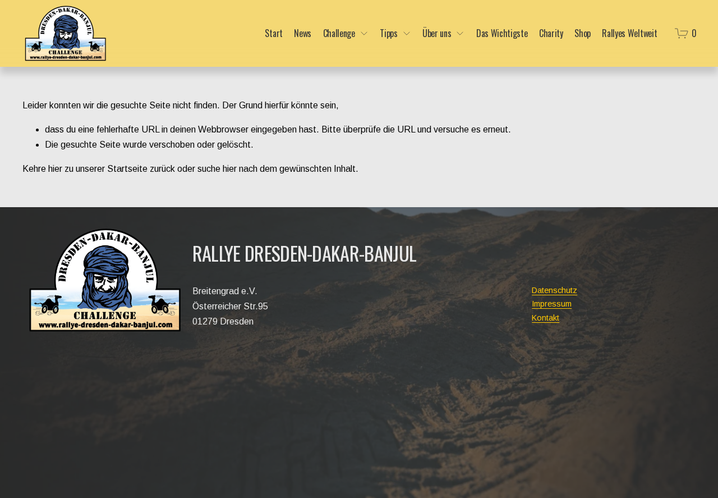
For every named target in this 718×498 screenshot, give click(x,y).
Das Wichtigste (502, 33)
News (302, 33)
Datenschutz (554, 290)
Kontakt (545, 317)
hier (55, 168)
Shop (582, 33)
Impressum (552, 303)
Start (273, 33)
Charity (551, 33)
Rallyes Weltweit (629, 33)
